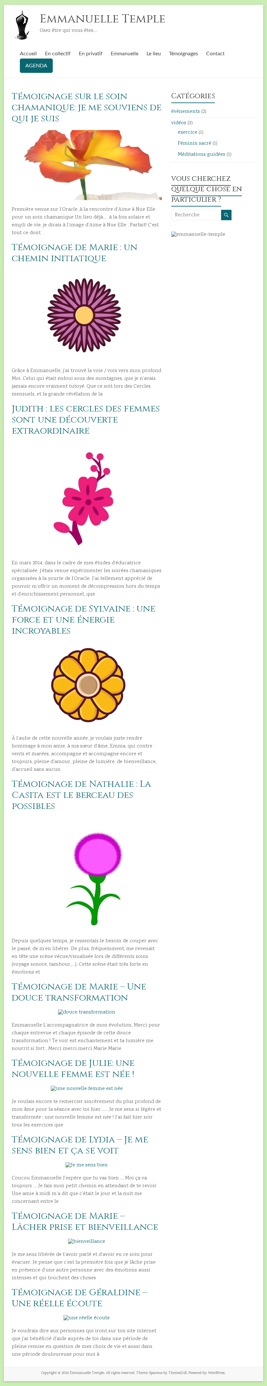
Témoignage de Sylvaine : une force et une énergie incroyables (83, 620)
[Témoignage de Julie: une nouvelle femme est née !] (87, 1089)
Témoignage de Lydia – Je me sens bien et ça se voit (80, 1145)
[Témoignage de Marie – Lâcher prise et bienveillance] (86, 1241)
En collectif (58, 53)
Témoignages (183, 53)
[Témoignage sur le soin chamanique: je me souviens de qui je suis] (87, 133)
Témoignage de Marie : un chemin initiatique (74, 252)
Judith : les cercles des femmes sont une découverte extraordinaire (86, 420)
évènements (185, 111)
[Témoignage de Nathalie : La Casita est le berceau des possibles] (87, 821)
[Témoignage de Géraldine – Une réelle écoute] (86, 1318)
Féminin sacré (194, 143)
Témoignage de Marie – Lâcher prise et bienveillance (85, 1221)
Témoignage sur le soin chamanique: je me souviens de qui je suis (87, 107)
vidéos (178, 123)
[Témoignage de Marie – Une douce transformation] (86, 1012)
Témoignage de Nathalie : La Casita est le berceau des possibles (81, 795)
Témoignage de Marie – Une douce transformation (79, 992)
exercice (187, 132)
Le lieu (154, 53)
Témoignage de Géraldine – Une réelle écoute (79, 1298)
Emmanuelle (124, 53)
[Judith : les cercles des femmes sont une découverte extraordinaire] (86, 445)
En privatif (91, 53)
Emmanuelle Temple (102, 19)
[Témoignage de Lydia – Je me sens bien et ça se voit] (86, 1165)
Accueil (28, 53)
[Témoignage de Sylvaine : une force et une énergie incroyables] (86, 645)
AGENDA (36, 65)
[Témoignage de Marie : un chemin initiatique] (86, 273)
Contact (215, 53)
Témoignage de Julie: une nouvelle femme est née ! (73, 1068)
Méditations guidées (201, 154)
